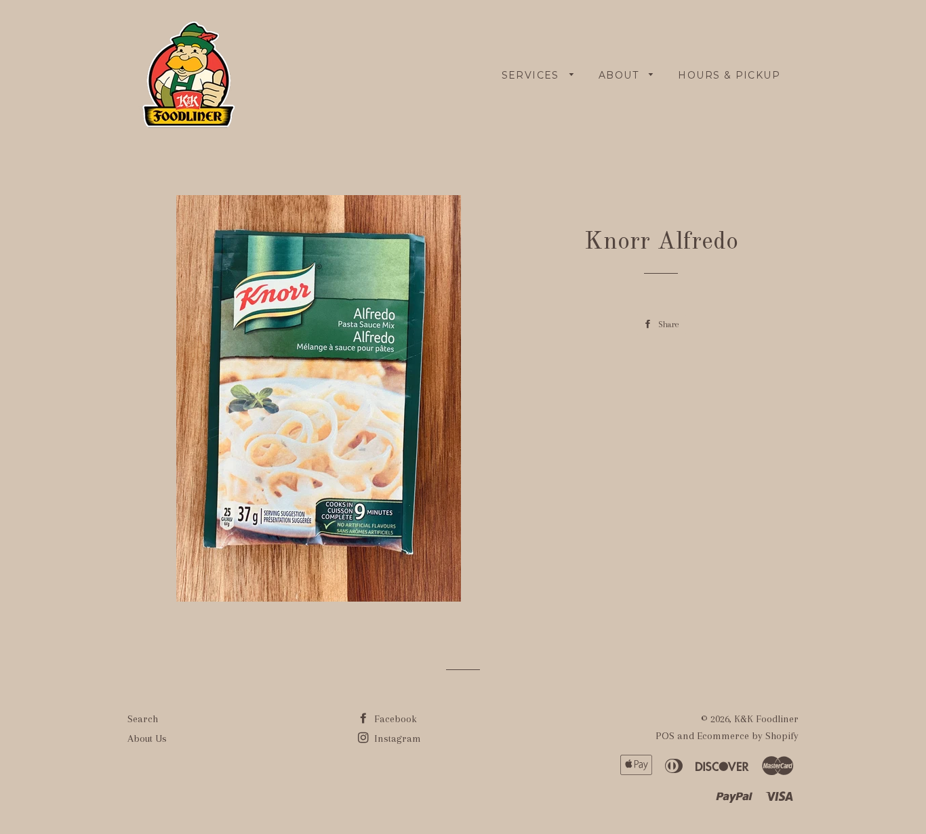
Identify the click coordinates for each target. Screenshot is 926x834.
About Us (147, 738)
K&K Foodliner (766, 719)
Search (142, 719)
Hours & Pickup (729, 75)
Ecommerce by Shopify (748, 736)
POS (665, 736)
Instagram (396, 738)
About (620, 75)
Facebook (394, 719)
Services (532, 75)
